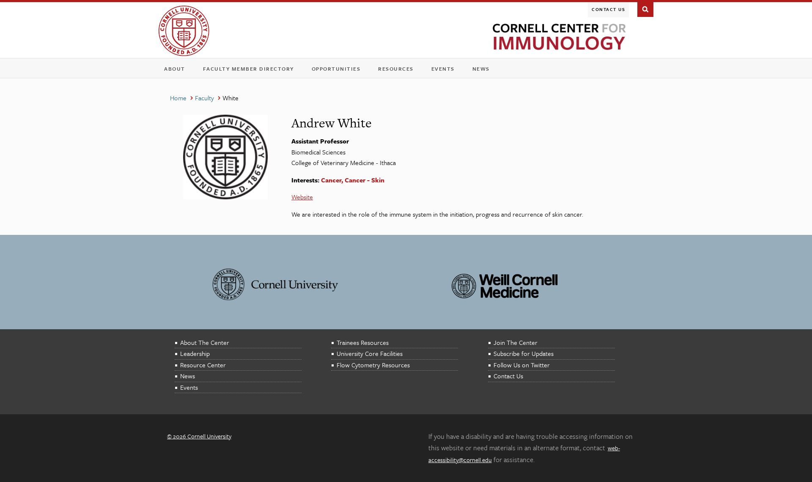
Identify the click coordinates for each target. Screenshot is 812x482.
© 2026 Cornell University (199, 436)
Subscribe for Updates (524, 353)
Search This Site (645, 8)
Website (302, 196)
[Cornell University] (184, 31)
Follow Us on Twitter (522, 364)
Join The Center (516, 342)
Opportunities (336, 68)
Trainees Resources (363, 342)
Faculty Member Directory (248, 68)
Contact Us (608, 9)
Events (445, 70)
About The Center (204, 342)
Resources (398, 70)
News (481, 68)
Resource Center (203, 364)
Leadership (195, 353)
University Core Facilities (370, 353)
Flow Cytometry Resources (373, 364)
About (177, 70)
